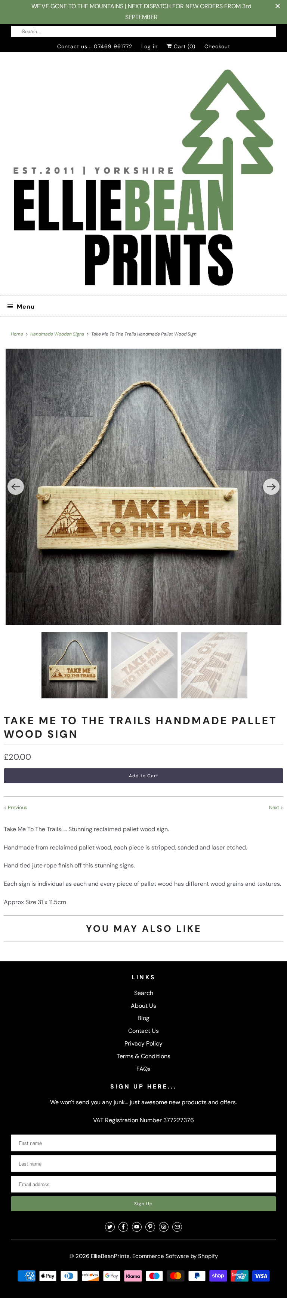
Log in (149, 46)
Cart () (183, 46)
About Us (143, 1006)
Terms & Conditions (143, 1056)
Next (274, 807)
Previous (17, 807)
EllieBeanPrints (110, 1256)
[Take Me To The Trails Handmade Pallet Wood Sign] (143, 487)
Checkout (217, 46)
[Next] (271, 486)
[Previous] (15, 486)
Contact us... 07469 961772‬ (94, 46)
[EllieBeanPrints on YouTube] (137, 1227)
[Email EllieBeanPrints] (177, 1227)
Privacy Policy (143, 1043)
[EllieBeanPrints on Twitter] (110, 1227)
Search (143, 993)
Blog (143, 1018)
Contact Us (143, 1031)
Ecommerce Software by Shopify (175, 1256)
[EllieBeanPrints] (143, 176)
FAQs (143, 1069)
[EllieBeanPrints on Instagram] (164, 1227)
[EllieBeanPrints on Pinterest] (150, 1227)
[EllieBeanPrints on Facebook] (123, 1227)
